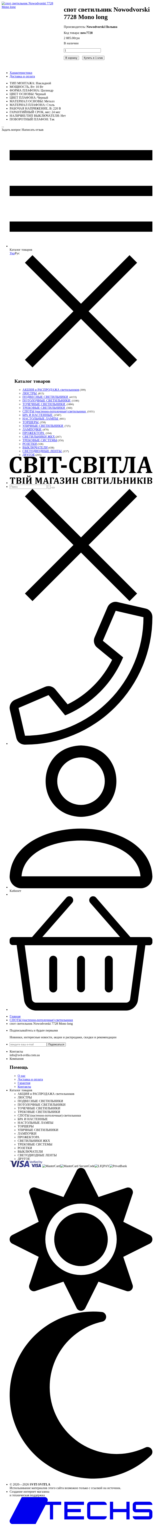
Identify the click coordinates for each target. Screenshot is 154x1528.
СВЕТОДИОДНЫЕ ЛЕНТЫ (42, 451)
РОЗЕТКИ (29, 444)
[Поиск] (49, 487)
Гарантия (24, 1083)
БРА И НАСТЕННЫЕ (37, 415)
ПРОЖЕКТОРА (33, 433)
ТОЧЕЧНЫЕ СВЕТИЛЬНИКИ (44, 404)
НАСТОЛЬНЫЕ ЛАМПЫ (40, 418)
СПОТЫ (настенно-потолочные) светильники (54, 411)
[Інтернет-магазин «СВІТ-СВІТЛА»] (81, 482)
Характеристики (21, 72)
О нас (21, 1075)
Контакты (24, 1086)
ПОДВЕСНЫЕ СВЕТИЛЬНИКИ (45, 397)
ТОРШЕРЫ (30, 422)
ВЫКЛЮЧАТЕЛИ (35, 447)
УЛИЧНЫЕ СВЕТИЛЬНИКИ (43, 425)
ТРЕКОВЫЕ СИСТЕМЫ (39, 440)
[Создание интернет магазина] (81, 1523)
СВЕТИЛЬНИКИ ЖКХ (38, 436)
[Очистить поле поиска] (53, 487)
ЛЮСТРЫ (29, 393)
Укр (12, 253)
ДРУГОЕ (28, 454)
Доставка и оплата (22, 76)
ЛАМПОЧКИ (32, 429)
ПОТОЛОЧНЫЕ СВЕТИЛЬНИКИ (46, 400)
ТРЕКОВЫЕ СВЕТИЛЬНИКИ (44, 407)
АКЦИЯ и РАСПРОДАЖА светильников (50, 389)
